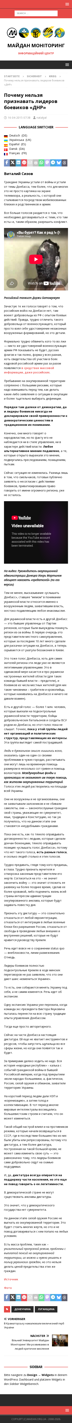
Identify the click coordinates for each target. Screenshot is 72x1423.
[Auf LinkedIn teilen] (18, 162)
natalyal (42, 117)
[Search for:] (36, 13)
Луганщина (46, 1309)
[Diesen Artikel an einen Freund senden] (30, 162)
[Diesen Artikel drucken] (36, 162)
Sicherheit (34, 76)
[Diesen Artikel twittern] (13, 162)
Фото (8, 1288)
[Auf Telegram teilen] (53, 162)
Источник (11, 1279)
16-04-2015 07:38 (19, 117)
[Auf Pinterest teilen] (24, 162)
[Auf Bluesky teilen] (59, 162)
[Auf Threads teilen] (64, 162)
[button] (66, 4)
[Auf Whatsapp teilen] (41, 162)
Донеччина (22, 1309)
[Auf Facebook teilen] (7, 162)
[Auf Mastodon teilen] (47, 162)
